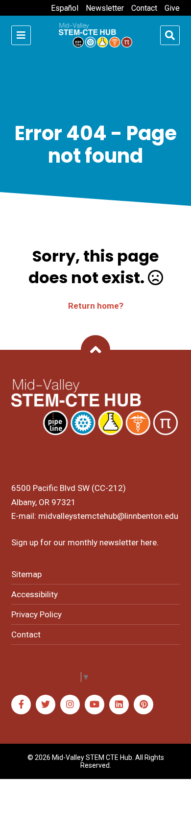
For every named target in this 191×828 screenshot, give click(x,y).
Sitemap (26, 574)
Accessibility (34, 594)
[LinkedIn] (119, 704)
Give (172, 8)
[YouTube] (94, 704)
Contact (144, 8)
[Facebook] (21, 704)
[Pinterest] (143, 704)
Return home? (95, 306)
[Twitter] (45, 704)
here (149, 542)
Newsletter (105, 8)
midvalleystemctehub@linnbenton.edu (108, 516)
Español (64, 8)
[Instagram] (70, 704)
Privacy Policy (36, 614)
